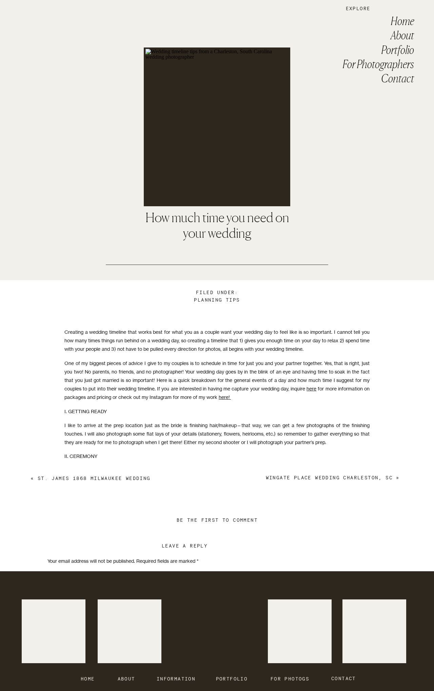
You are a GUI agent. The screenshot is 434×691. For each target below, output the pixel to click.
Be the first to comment (217, 520)
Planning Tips (217, 300)
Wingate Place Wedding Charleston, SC (329, 478)
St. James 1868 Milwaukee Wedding (94, 478)
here (311, 388)
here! (225, 397)
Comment (60, 574)
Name (55, 658)
